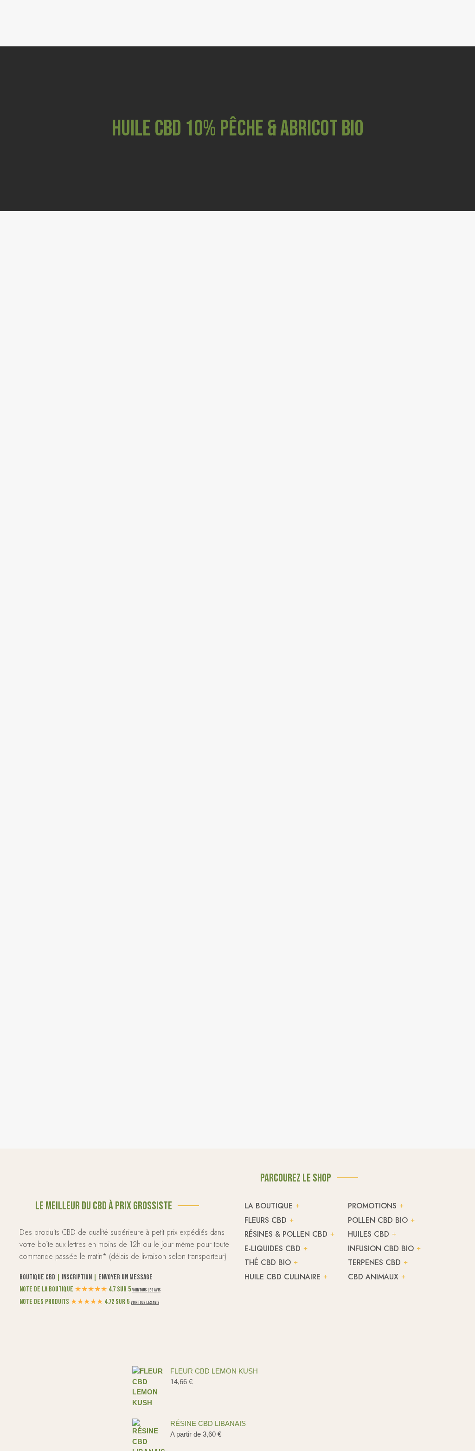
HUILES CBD (368, 1234)
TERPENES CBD (374, 1262)
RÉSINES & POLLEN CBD (285, 1234)
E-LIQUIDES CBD (272, 1248)
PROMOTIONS (372, 1206)
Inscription (77, 1277)
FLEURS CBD (265, 1220)
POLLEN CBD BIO (378, 1220)
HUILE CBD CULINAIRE (282, 1276)
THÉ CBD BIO (267, 1262)
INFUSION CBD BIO (381, 1248)
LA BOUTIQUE (268, 1206)
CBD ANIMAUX (373, 1276)
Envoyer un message (125, 1277)
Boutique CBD (37, 1277)
